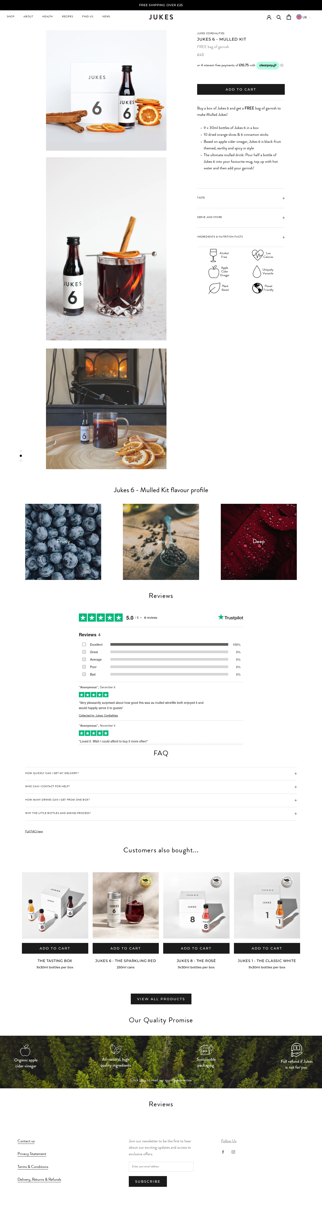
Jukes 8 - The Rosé (196, 961)
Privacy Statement (32, 1154)
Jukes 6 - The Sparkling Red (125, 961)
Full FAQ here (34, 831)
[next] (308, 915)
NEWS (106, 17)
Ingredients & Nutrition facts (220, 237)
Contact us (26, 1141)
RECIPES (67, 17)
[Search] (279, 17)
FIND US (87, 17)
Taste (201, 198)
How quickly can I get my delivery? (52, 773)
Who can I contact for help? (47, 786)
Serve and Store (209, 217)
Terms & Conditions (33, 1167)
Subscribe (148, 1181)
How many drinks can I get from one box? (57, 800)
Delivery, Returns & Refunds (39, 1180)
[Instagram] (233, 1152)
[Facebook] (223, 1152)
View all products (161, 999)
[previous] (14, 915)
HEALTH (47, 17)
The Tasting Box (55, 961)
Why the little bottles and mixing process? (58, 813)
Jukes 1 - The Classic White (267, 961)
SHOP (10, 17)
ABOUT (28, 17)
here (142, 1080)
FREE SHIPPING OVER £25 (161, 5)
